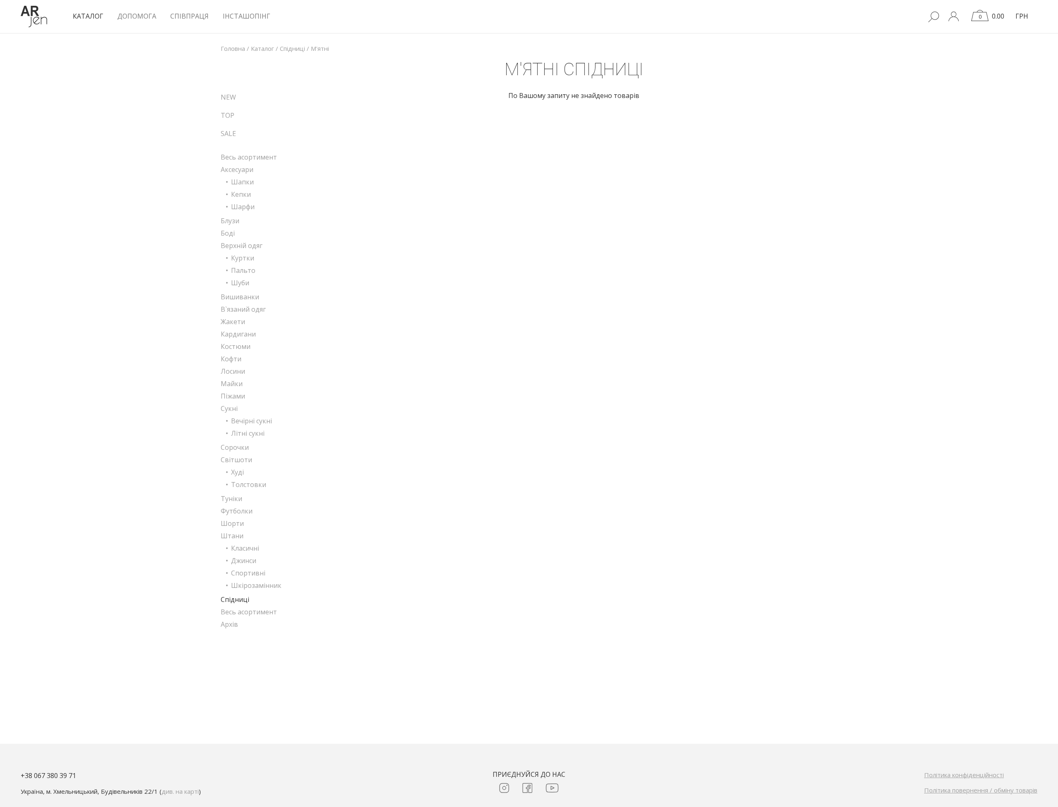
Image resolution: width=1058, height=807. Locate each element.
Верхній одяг (241, 245)
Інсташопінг (246, 16)
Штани (232, 535)
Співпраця (189, 16)
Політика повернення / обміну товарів (980, 790)
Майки (232, 383)
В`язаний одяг (243, 309)
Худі (237, 472)
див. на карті (180, 791)
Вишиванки (240, 296)
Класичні (245, 548)
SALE (228, 133)
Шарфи (243, 206)
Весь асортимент (249, 157)
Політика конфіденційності (964, 775)
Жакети (233, 321)
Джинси (243, 560)
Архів (229, 624)
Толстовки (248, 484)
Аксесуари (237, 169)
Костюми (235, 346)
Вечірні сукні (251, 420)
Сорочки (235, 447)
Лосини (233, 371)
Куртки (242, 258)
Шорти (232, 523)
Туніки (231, 498)
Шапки (242, 181)
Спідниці (235, 599)
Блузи (230, 220)
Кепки (241, 194)
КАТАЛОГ (88, 16)
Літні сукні (247, 433)
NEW (228, 97)
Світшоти (236, 459)
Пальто (243, 270)
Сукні (229, 408)
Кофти (231, 358)
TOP (227, 115)
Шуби (240, 282)
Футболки (237, 511)
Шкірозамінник (256, 585)
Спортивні (248, 573)
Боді (228, 233)
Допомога (136, 16)
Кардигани (238, 334)
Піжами (233, 396)
